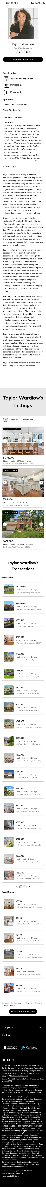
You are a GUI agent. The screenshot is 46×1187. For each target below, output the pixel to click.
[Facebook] (9, 1059)
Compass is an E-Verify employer (23, 1071)
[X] (14, 1059)
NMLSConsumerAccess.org (12, 1173)
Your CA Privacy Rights (19, 1076)
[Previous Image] (5, 441)
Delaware (29, 1003)
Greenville (39, 1003)
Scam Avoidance (26, 1068)
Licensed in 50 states (11, 1176)
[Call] (19, 52)
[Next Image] (41, 441)
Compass (5, 1003)
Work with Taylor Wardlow (23, 59)
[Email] (27, 52)
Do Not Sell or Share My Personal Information (19, 1065)
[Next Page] (29, 886)
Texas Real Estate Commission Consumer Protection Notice (21, 1152)
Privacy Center (14, 1068)
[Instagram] (4, 1059)
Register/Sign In (38, 3)
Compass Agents (17, 1003)
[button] (3, 3)
